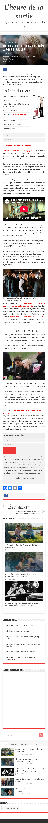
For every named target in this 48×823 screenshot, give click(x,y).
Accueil (5, 40)
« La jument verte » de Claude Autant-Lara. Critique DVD (19, 506)
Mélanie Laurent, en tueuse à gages (17, 151)
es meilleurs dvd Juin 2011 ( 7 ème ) (17, 146)
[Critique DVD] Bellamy (21, 631)
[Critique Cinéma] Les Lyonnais (24, 652)
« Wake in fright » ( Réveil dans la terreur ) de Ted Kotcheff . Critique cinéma (23, 604)
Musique (5, 59)
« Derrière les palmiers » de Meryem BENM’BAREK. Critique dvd (20, 575)
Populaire (13, 744)
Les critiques (34, 56)
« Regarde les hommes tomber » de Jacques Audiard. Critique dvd (28, 512)
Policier (11, 59)
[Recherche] (41, 735)
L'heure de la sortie (24, 11)
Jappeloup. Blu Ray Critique (23, 625)
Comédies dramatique (17, 40)
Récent (4, 744)
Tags (35, 744)
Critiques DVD (24, 56)
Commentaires (25, 744)
